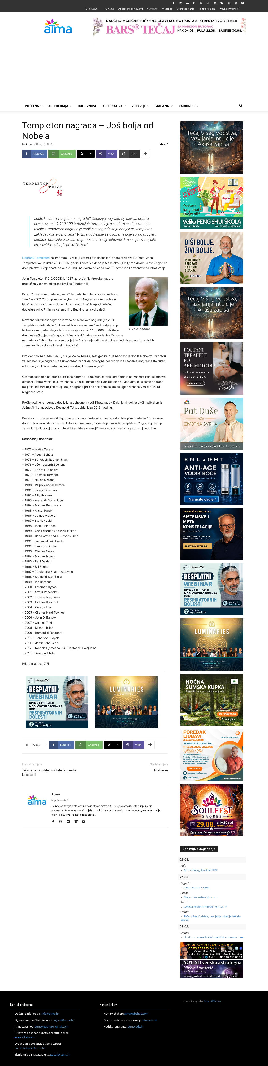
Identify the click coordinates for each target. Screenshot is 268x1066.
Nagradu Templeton (36, 257)
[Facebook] (173, 3)
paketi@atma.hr (60, 1054)
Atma (29, 144)
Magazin (162, 106)
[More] (145, 154)
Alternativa (112, 106)
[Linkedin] (187, 3)
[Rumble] (201, 3)
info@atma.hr (50, 1013)
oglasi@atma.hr (64, 1020)
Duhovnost (87, 106)
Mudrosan (161, 770)
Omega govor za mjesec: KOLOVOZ (205, 907)
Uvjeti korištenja (185, 8)
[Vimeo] (222, 3)
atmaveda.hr (136, 1026)
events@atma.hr (25, 1037)
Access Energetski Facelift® (200, 870)
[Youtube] (243, 3)
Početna (32, 106)
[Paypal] (194, 3)
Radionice (187, 106)
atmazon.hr (150, 1020)
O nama (109, 8)
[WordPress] (236, 3)
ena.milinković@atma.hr (30, 1048)
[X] (215, 3)
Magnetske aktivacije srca (199, 897)
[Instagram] (180, 3)
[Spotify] (69, 821)
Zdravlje (139, 106)
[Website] (229, 3)
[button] (241, 106)
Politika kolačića (206, 8)
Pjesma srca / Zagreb (196, 887)
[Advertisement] (134, 69)
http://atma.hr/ (59, 800)
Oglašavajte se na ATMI (130, 8)
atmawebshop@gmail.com (51, 1026)
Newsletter (152, 8)
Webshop (167, 8)
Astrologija (58, 106)
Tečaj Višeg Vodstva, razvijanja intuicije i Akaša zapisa (211, 918)
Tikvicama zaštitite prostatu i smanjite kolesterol (49, 772)
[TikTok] (208, 3)
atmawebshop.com (136, 1013)
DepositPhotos (212, 1001)
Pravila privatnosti (229, 8)
